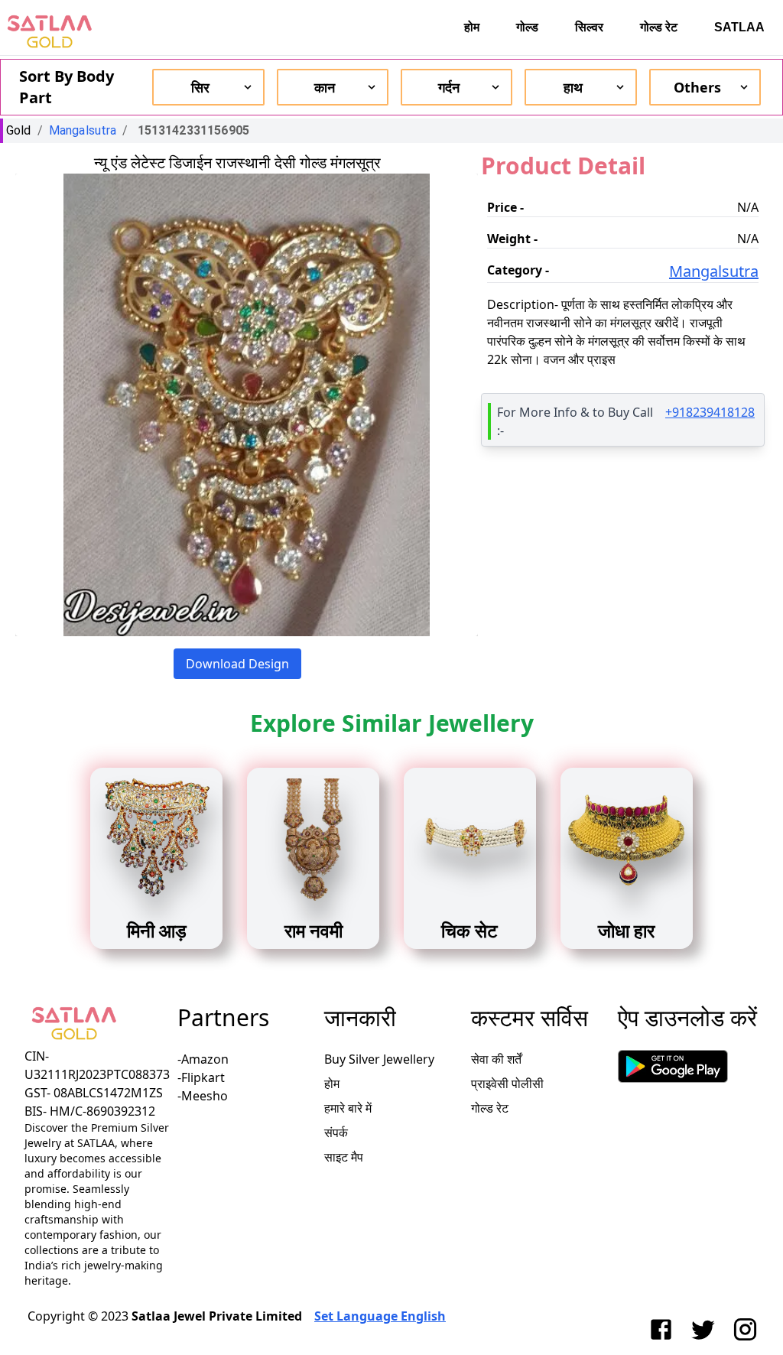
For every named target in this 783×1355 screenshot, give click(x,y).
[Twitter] (706, 1329)
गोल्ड (527, 27)
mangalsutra (83, 130)
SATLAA (739, 27)
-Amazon (203, 1059)
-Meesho (202, 1095)
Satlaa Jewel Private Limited (217, 1316)
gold (18, 130)
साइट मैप (343, 1157)
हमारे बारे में (348, 1108)
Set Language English (380, 1316)
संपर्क (336, 1132)
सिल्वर (589, 27)
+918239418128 (710, 412)
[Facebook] (664, 1329)
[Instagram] (748, 1329)
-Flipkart (201, 1077)
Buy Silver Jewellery (379, 1059)
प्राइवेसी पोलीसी (507, 1083)
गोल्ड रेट (658, 27)
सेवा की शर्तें (496, 1059)
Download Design (237, 663)
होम (471, 27)
